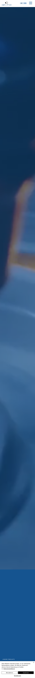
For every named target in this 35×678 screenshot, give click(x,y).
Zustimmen (26, 672)
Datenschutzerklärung (9, 668)
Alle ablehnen (9, 672)
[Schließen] (33, 663)
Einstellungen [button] (17, 675)
